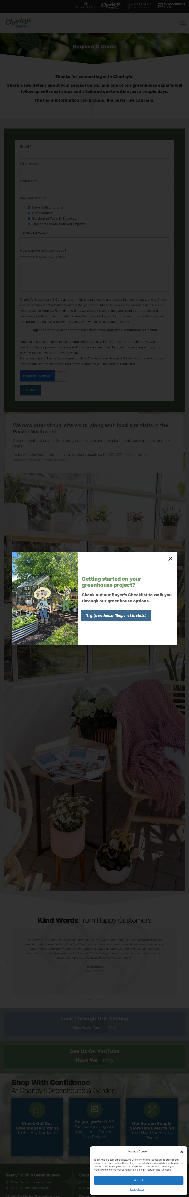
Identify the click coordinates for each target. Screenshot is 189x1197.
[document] (94, 598)
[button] (181, 1152)
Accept (138, 1180)
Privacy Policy (137, 1189)
